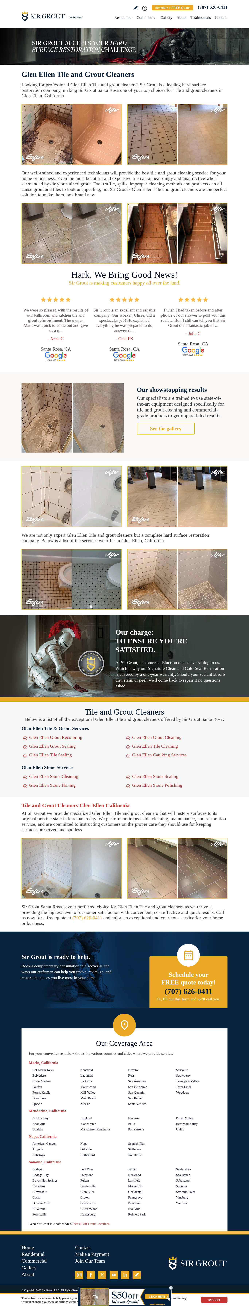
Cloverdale (39, 1192)
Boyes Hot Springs (44, 1180)
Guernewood (88, 1209)
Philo (131, 1124)
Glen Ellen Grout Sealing (52, 746)
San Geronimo (137, 1087)
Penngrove (135, 1197)
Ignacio (37, 1104)
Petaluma (134, 1203)
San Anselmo (137, 1081)
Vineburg (182, 1197)
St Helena (134, 1149)
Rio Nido (134, 1209)
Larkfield (134, 1180)
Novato (133, 1070)
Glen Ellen (87, 1192)
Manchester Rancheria (95, 1129)
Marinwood (88, 1087)
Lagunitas (86, 1075)
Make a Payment (92, 1254)
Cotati (36, 1197)
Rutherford (87, 1155)
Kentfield (86, 1070)
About (181, 17)
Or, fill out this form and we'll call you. (188, 999)
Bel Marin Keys (43, 1070)
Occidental (135, 1192)
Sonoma (181, 1186)
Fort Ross (86, 1169)
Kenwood (134, 1175)
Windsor (181, 1203)
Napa (83, 1143)
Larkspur (86, 1081)
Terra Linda (184, 1087)
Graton (85, 1197)
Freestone (86, 1175)
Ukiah (180, 1129)
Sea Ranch (183, 1175)
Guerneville (88, 1203)
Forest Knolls (41, 1092)
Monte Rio (135, 1186)
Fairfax (37, 1087)
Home (28, 1247)
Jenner (132, 1169)
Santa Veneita (137, 1104)
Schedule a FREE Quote (172, 7)
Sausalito (182, 1070)
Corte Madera (41, 1081)
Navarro (133, 1118)
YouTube (114, 1275)
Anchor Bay (40, 1118)
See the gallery (166, 428)
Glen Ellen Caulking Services (159, 754)
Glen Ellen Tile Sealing (50, 754)
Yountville (135, 1155)
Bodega (37, 1169)
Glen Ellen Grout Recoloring (55, 737)
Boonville (38, 1124)
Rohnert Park (137, 1214)
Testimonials (200, 17)
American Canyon (44, 1143)
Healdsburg (88, 1214)
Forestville (39, 1214)
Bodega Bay (40, 1175)
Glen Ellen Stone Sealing (155, 776)
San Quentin (136, 1092)
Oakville (86, 1149)
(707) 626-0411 (212, 7)
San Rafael (135, 1098)
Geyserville (88, 1186)
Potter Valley (184, 1118)
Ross (131, 1075)
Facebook (91, 1275)
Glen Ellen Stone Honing (52, 785)
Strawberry (183, 1075)
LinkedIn (125, 1275)
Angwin (37, 1149)
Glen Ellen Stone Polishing (157, 785)
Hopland (86, 1118)
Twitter (102, 1275)
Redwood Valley (187, 1124)
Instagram (79, 1275)
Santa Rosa (183, 1169)
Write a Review (135, 8)
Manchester (88, 1124)
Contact (221, 17)
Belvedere (39, 1075)
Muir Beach (88, 1098)
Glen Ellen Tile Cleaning (155, 746)
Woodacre (182, 1092)
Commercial (146, 17)
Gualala (37, 1129)
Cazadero (38, 1186)
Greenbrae (39, 1098)
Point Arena (136, 1129)
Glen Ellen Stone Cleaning (53, 776)
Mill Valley (87, 1092)
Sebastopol (183, 1180)
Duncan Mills (41, 1203)
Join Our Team (90, 1261)
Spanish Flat (136, 1143)
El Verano (39, 1209)
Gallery (166, 17)
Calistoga (38, 1155)
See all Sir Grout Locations (91, 1224)
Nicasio (85, 1104)
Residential (123, 17)
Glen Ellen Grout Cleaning (157, 737)
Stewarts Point (185, 1192)
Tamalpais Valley (187, 1081)
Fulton (84, 1180)
